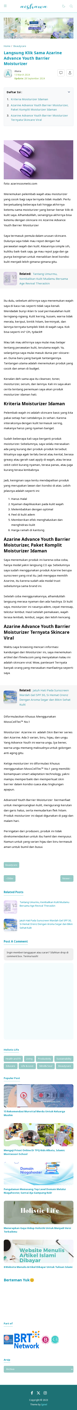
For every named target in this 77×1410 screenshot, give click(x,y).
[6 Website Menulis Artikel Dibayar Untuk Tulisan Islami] (38, 1262)
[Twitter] (38, 1393)
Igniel (44, 1404)
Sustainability (63, 1058)
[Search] (71, 6)
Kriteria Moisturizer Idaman (29, 99)
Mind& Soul (45, 1066)
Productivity (44, 1058)
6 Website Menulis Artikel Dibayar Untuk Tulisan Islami (38, 1267)
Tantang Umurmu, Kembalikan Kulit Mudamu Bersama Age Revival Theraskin (43, 278)
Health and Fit (13, 1058)
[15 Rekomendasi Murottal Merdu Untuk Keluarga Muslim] (38, 1106)
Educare (10, 1066)
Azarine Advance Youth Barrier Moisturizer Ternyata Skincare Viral (39, 118)
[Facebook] (32, 1393)
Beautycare (11, 864)
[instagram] (45, 1393)
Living (29, 1058)
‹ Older (9, 878)
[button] (8, 92)
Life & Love (27, 1066)
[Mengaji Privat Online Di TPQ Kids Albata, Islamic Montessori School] (38, 1145)
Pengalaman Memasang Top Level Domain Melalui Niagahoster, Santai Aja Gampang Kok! (35, 1191)
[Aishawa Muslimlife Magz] (34, 6)
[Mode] (63, 6)
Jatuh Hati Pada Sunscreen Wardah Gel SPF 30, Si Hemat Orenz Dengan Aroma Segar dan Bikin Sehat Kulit (46, 924)
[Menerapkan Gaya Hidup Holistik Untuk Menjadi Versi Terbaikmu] (38, 1223)
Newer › (66, 878)
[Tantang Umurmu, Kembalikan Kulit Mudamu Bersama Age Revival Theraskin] (10, 284)
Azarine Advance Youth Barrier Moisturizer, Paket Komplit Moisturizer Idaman (39, 107)
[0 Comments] (60, 72)
